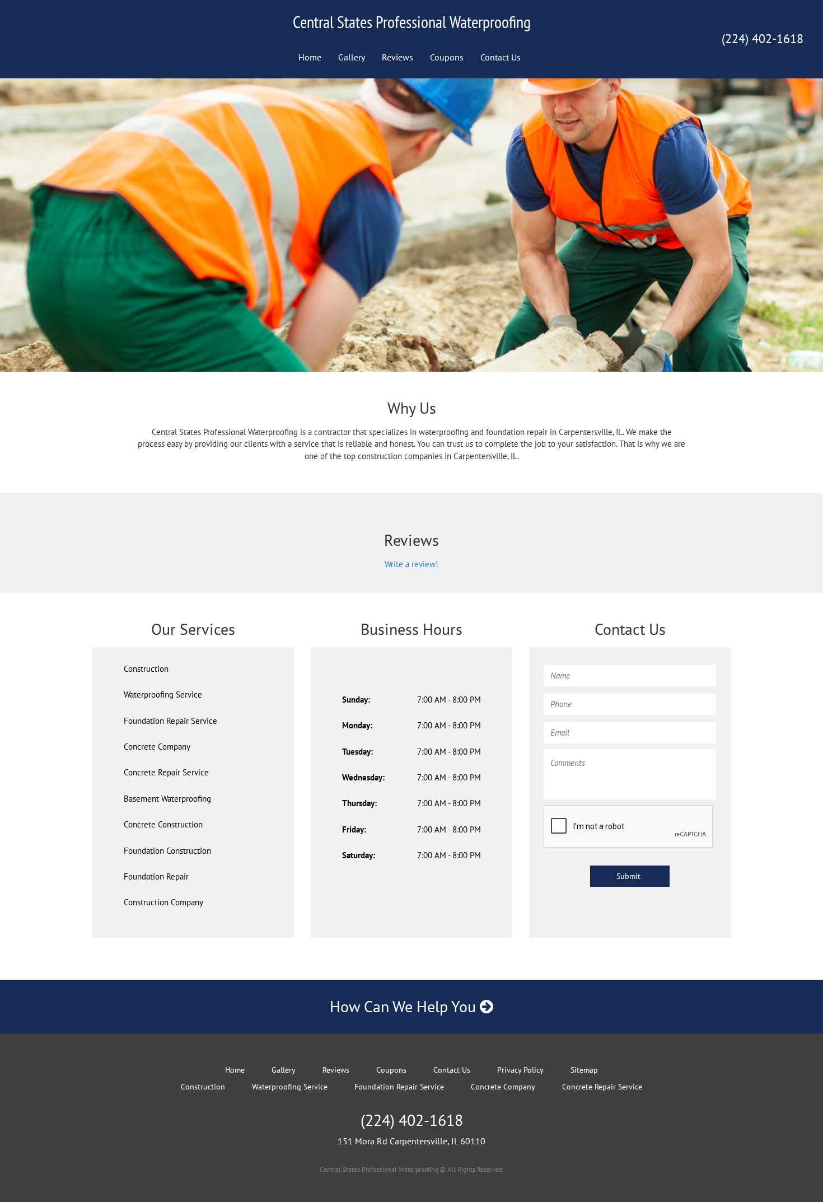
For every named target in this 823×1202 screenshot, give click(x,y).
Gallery (351, 57)
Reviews (397, 57)
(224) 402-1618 (762, 38)
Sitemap (584, 1070)
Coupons (447, 57)
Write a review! (411, 564)
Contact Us (500, 57)
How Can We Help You (405, 1006)
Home (309, 57)
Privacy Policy (520, 1070)
